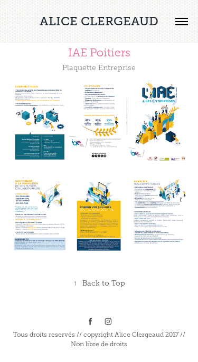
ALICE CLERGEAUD (99, 21)
